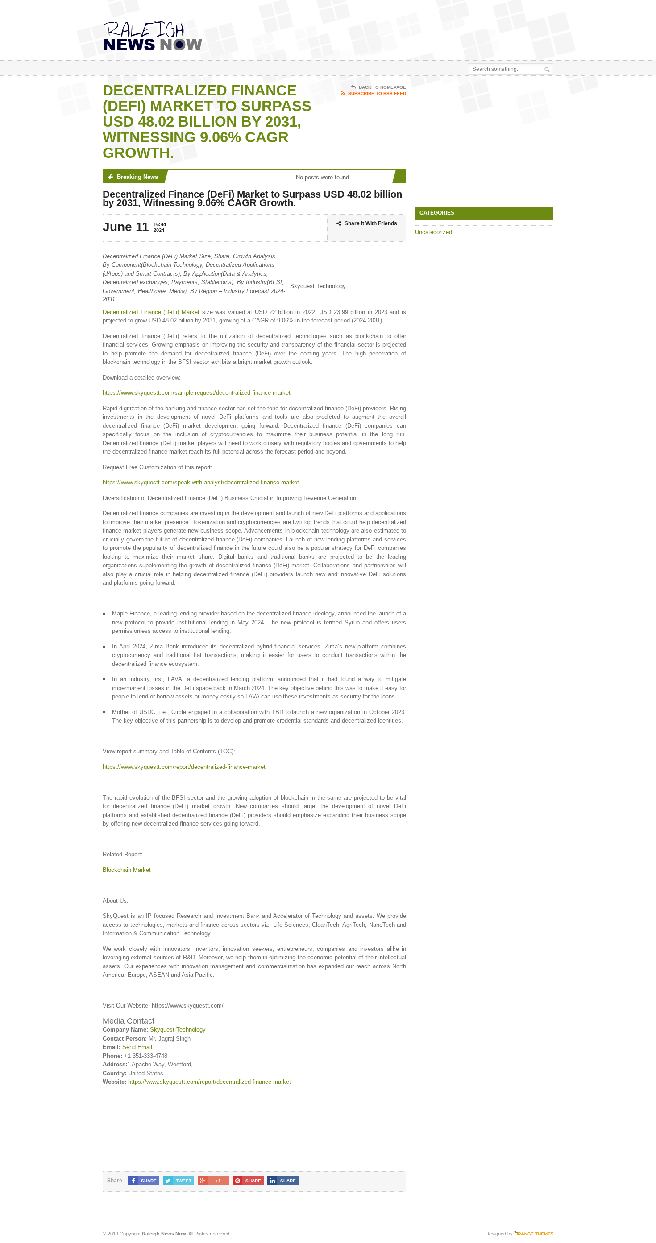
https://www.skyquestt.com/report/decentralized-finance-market (184, 767)
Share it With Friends (371, 223)
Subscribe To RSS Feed (377, 93)
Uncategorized (433, 232)
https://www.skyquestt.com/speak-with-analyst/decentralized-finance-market (201, 482)
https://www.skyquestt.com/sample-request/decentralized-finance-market (197, 392)
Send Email (137, 1047)
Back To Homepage (382, 87)
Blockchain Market (127, 870)
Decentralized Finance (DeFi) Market (151, 312)
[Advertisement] (449, 32)
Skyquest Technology (178, 1029)
